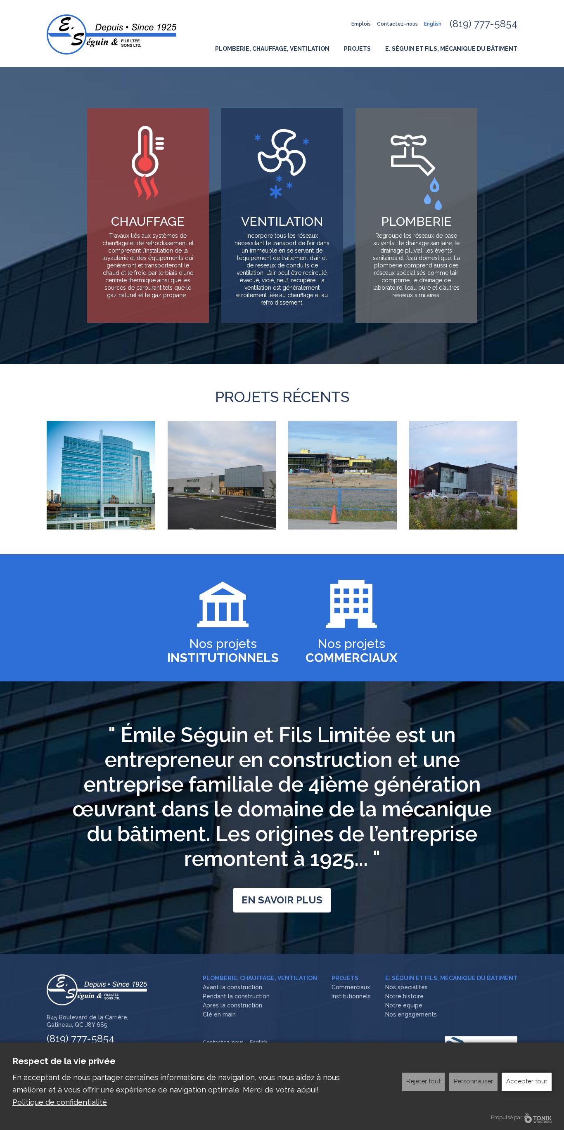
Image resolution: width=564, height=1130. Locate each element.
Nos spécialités (406, 987)
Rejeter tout (423, 1081)
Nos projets (223, 650)
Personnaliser (473, 1081)
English (432, 24)
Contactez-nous (397, 24)
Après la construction (232, 1005)
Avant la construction (232, 987)
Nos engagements (411, 1014)
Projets (357, 48)
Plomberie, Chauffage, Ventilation (272, 48)
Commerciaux (351, 987)
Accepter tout (526, 1081)
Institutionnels (351, 996)
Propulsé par (506, 1117)
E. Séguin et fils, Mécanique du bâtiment (451, 48)
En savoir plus (282, 900)
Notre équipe (403, 1005)
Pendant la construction (236, 996)
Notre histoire (404, 996)
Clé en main (219, 1014)
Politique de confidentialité (59, 1102)
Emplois (361, 24)
